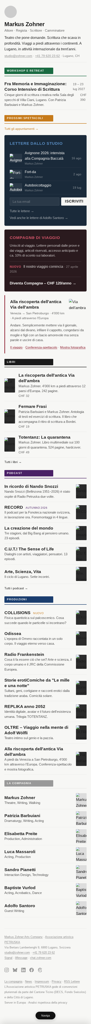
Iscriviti (74, 201)
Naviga (45, 1015)
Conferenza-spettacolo (41, 347)
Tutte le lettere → (22, 211)
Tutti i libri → (13, 462)
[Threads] (40, 971)
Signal (8, 957)
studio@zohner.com (18, 56)
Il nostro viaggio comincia (44, 269)
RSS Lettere (72, 981)
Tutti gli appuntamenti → (21, 128)
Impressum (42, 981)
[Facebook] (31, 971)
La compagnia (13, 981)
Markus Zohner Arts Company (23, 937)
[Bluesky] (15, 971)
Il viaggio (16, 347)
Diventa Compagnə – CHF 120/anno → (43, 283)
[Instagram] (6, 971)
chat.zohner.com (40, 957)
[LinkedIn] (23, 971)
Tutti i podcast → (16, 588)
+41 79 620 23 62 (47, 56)
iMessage (21, 957)
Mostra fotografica (72, 347)
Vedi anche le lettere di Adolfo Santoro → (39, 218)
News (28, 981)
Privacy (56, 981)
